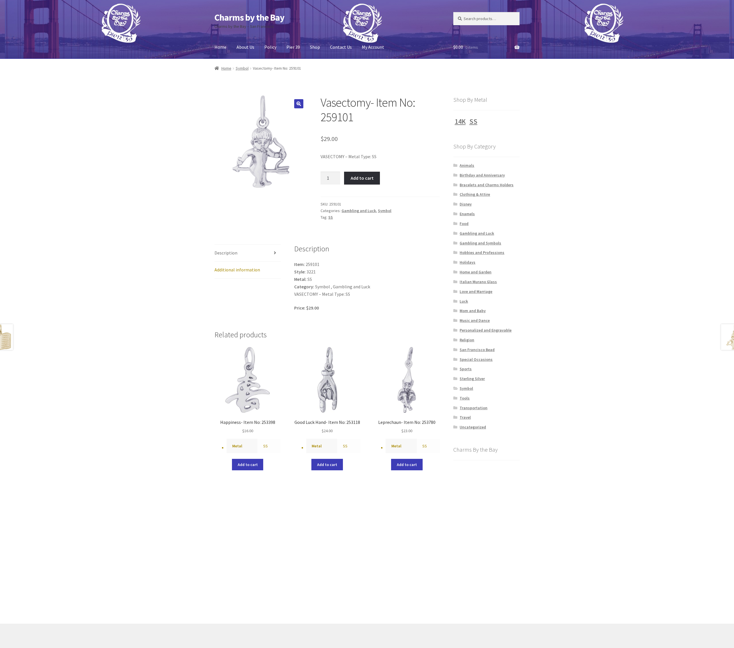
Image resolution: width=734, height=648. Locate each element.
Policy (270, 47)
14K (460, 121)
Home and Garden (475, 272)
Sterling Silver (472, 378)
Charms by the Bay (249, 17)
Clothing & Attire (475, 194)
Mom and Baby (473, 310)
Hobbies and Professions (482, 252)
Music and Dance (475, 320)
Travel (465, 417)
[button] (298, 103)
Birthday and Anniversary (482, 175)
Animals (467, 165)
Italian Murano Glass (478, 281)
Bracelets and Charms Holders (487, 184)
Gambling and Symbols (480, 243)
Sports (466, 368)
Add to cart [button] (248, 464)
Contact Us (341, 47)
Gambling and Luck (358, 210)
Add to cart (362, 178)
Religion (467, 339)
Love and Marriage (476, 291)
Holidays (467, 262)
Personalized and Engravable (486, 330)
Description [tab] (225, 253)
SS (330, 217)
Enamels (467, 213)
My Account (373, 47)
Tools (465, 398)
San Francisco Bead (477, 349)
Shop (315, 47)
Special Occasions (476, 359)
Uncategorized (473, 427)
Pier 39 (293, 47)
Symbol (242, 68)
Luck (464, 301)
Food (464, 223)
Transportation (473, 407)
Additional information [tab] (237, 270)
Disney (466, 204)
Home (220, 47)
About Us (245, 47)
